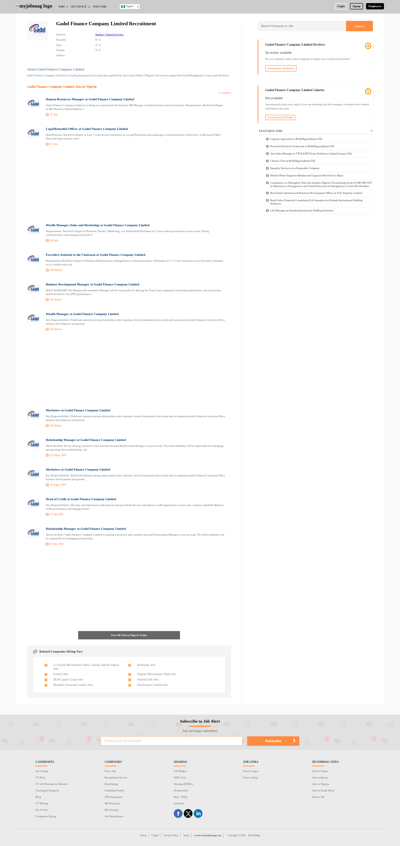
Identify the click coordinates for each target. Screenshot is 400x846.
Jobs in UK (318, 796)
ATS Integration (113, 796)
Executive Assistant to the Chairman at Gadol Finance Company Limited (95, 254)
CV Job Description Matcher (51, 784)
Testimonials (181, 790)
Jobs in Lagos (250, 771)
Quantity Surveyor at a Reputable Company (295, 168)
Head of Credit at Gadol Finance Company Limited (81, 499)
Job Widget (180, 771)
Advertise (179, 803)
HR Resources (112, 803)
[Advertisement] (129, 185)
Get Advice (78, 6)
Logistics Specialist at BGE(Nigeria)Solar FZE (296, 139)
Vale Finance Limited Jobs (152, 685)
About (143, 835)
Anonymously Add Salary (280, 117)
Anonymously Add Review (280, 68)
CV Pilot (40, 777)
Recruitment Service (116, 777)
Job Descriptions (114, 816)
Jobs (62, 6)
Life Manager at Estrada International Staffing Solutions (301, 210)
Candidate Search (114, 790)
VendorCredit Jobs (148, 679)
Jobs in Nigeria (320, 784)
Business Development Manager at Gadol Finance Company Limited (92, 284)
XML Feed (180, 777)
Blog (38, 796)
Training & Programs (47, 790)
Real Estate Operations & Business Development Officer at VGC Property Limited (316, 193)
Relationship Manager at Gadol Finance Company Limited (86, 440)
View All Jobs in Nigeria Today (129, 635)
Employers (375, 6)
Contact (155, 835)
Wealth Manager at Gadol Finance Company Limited (82, 314)
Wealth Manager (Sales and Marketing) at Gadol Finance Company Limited (97, 225)
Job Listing (41, 771)
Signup (356, 6)
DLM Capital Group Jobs (68, 679)
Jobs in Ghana (320, 771)
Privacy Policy (171, 835)
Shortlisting (111, 784)
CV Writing (41, 803)
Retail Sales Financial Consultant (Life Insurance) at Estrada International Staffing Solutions (316, 202)
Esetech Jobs (60, 674)
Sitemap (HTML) (183, 784)
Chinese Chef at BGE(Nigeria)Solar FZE (292, 160)
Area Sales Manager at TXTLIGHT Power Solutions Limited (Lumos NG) (311, 153)
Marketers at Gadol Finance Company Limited (78, 410)
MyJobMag (254, 835)
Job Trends (41, 809)
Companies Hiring (45, 816)
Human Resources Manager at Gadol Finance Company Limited (90, 99)
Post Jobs (100, 6)
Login (341, 6)
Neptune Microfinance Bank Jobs (156, 674)
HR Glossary (112, 809)
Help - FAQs (180, 796)
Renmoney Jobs (146, 665)
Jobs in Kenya (320, 777)
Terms (186, 835)
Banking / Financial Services (109, 34)
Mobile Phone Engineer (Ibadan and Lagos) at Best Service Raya (306, 175)
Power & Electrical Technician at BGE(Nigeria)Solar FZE (302, 146)
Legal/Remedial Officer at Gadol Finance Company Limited (87, 129)
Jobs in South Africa (323, 790)
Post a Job (110, 771)
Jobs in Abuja (250, 777)
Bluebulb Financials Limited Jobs (73, 685)
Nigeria (129, 6)
